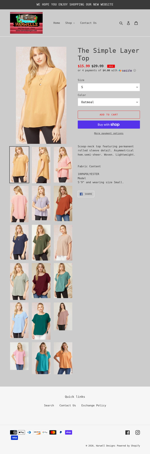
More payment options (108, 133)
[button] (107, 70)
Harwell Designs (105, 445)
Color (82, 95)
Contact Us (67, 405)
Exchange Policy (93, 405)
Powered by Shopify (128, 445)
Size (81, 80)
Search (49, 405)
